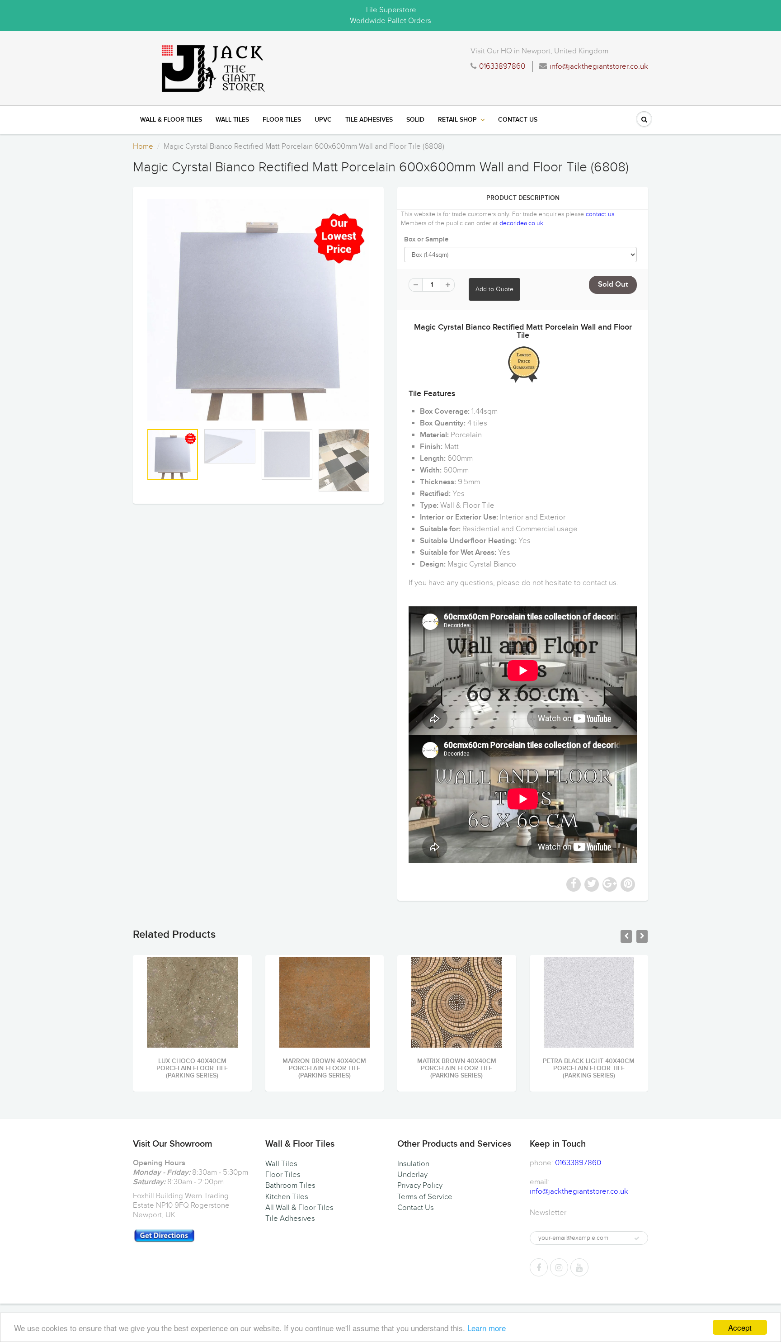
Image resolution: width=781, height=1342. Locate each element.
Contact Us (517, 120)
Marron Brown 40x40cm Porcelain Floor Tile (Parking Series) (324, 1068)
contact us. (600, 582)
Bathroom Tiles (290, 1185)
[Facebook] (539, 1267)
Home (143, 146)
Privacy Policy (419, 1185)
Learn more (486, 1327)
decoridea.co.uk (521, 223)
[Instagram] (559, 1267)
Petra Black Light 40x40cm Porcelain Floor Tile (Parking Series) (589, 1068)
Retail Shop (457, 120)
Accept (740, 1327)
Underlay (412, 1174)
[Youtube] (579, 1267)
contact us (600, 214)
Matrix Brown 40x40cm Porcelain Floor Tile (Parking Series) (456, 1068)
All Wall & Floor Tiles (299, 1207)
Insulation (413, 1163)
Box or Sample (426, 239)
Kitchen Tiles (286, 1196)
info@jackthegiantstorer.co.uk (599, 66)
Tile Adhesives (369, 120)
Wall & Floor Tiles (171, 120)
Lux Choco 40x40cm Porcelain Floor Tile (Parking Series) (192, 1068)
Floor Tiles (282, 120)
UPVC (323, 120)
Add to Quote (494, 289)
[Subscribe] (637, 1238)
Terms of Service (424, 1196)
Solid (415, 120)
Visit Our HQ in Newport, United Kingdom (539, 51)
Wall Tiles (232, 120)
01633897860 (502, 66)
